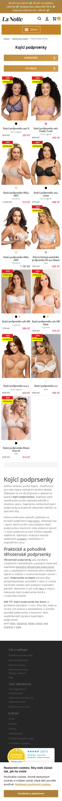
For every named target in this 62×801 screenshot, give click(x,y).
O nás (11, 718)
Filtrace (31, 68)
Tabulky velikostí (17, 673)
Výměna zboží (16, 693)
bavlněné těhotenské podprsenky (35, 567)
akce (41, 588)
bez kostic (34, 520)
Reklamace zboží (17, 701)
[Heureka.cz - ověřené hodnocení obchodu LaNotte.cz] (31, 756)
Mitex (31, 623)
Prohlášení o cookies (19, 743)
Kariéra (12, 728)
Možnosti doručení (18, 669)
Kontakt (13, 723)
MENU (34, 29)
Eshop (6, 38)
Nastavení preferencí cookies (33, 784)
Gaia (18, 627)
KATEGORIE (31, 57)
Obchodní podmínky (19, 706)
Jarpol (39, 623)
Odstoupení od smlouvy (21, 697)
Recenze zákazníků (18, 660)
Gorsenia (22, 623)
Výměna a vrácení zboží (21, 655)
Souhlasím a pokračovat (31, 793)
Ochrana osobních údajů (21, 738)
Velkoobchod (15, 733)
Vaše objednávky (17, 688)
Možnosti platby (17, 665)
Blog (11, 677)
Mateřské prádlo (20, 38)
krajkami (22, 538)
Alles (13, 623)
